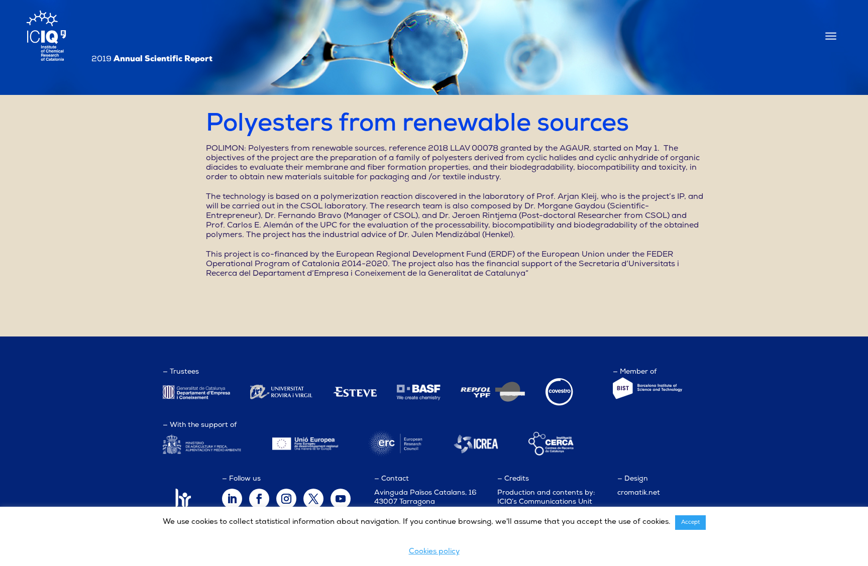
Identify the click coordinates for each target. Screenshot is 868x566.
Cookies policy (434, 551)
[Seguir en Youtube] (341, 499)
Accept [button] (690, 522)
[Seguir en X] (313, 499)
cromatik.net (638, 493)
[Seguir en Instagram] (286, 499)
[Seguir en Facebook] (259, 499)
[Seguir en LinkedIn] (232, 499)
